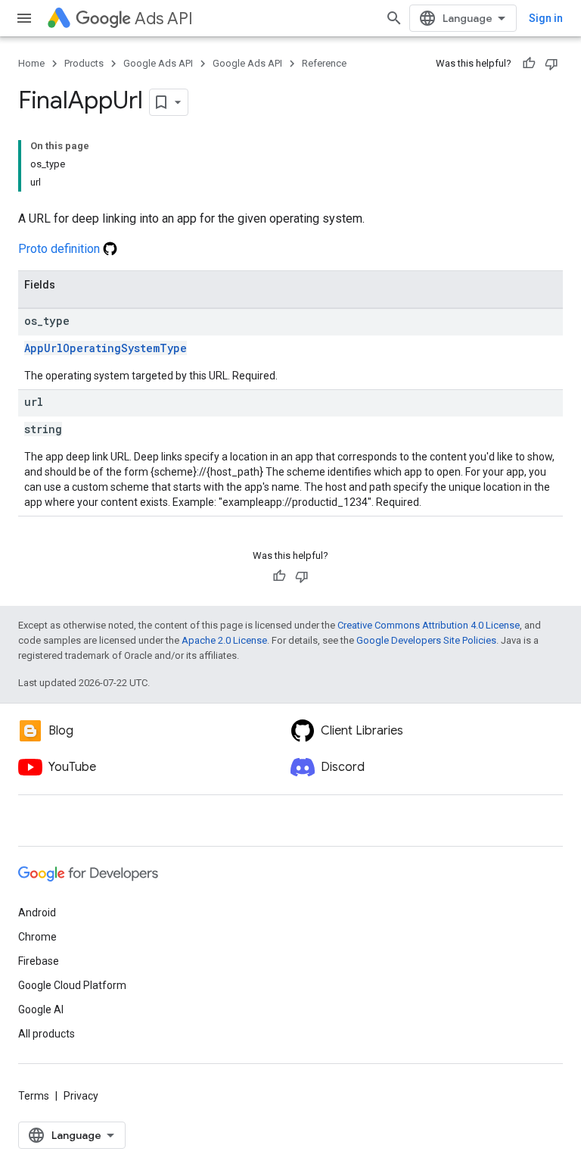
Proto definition (60, 249)
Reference (324, 63)
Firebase (38, 961)
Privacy (81, 1096)
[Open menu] (24, 18)
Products (84, 63)
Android (37, 912)
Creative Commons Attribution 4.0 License (428, 625)
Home (31, 63)
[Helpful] (528, 63)
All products (46, 1034)
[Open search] (394, 18)
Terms (33, 1096)
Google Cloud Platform (72, 985)
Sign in (546, 18)
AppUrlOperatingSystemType (105, 348)
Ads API (164, 18)
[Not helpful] (551, 63)
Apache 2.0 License (224, 640)
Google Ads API (158, 63)
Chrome (37, 937)
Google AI (41, 1009)
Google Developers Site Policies (426, 640)
